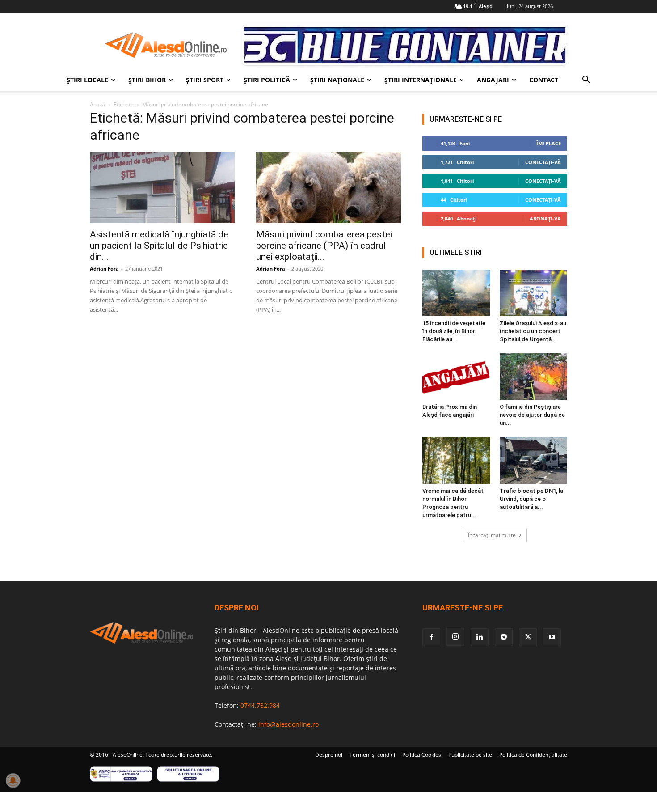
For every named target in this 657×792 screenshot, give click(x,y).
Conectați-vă (543, 162)
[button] (586, 80)
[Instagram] (455, 637)
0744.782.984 (260, 705)
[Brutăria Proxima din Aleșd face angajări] (456, 376)
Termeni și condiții (372, 754)
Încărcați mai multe (492, 535)
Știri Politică (267, 80)
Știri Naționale (337, 80)
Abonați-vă (545, 218)
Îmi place (548, 143)
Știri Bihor (147, 80)
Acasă (97, 104)
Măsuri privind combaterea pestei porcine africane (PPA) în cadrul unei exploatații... (324, 245)
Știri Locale (87, 80)
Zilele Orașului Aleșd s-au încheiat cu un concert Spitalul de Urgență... (533, 331)
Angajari (493, 80)
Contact (543, 80)
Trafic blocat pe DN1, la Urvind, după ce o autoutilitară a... (531, 498)
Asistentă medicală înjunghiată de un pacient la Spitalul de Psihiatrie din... (159, 245)
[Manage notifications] (13, 780)
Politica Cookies (421, 754)
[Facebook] (431, 637)
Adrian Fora (104, 268)
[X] (528, 637)
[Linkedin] (480, 637)
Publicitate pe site (470, 754)
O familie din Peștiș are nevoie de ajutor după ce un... (532, 414)
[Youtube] (552, 637)
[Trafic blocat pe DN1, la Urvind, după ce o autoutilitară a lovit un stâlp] (534, 460)
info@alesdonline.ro (288, 724)
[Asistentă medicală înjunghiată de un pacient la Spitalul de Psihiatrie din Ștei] (162, 187)
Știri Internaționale (420, 80)
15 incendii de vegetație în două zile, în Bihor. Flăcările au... (453, 331)
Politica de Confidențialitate (533, 754)
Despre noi (328, 754)
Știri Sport (204, 80)
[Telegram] (504, 637)
